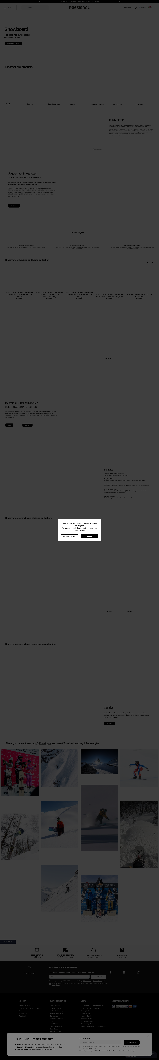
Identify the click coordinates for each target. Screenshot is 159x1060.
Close (89, 536)
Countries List (69, 536)
